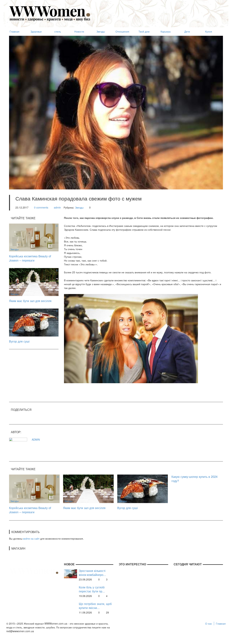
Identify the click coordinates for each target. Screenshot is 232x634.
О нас (208, 623)
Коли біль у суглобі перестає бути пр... (92, 589)
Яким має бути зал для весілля (30, 301)
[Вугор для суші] (34, 322)
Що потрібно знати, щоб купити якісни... (95, 606)
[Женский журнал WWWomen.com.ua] (50, 13)
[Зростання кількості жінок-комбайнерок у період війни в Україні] (70, 573)
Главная (221, 623)
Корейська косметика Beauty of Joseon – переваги (30, 258)
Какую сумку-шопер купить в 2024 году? (194, 478)
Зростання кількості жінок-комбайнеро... (92, 573)
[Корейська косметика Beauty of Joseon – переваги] (34, 237)
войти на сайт (31, 538)
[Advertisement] (157, 12)
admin (57, 207)
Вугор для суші (19, 341)
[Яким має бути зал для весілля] (34, 281)
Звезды (79, 207)
